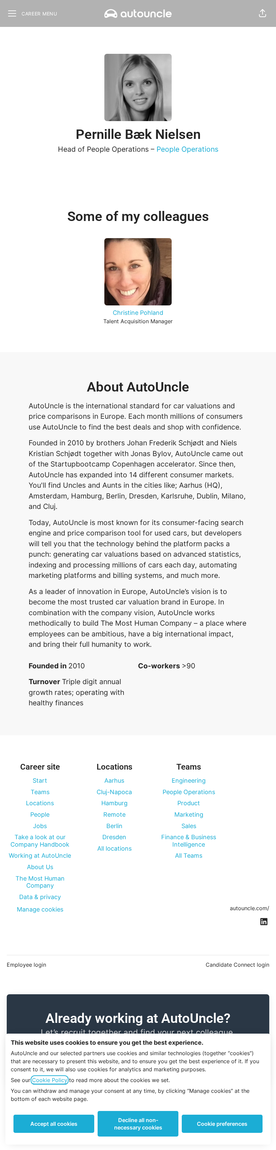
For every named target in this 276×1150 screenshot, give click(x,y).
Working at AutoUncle (40, 855)
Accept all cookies (53, 1123)
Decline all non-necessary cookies (138, 1124)
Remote (114, 814)
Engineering (189, 780)
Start (40, 780)
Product (188, 803)
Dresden (114, 837)
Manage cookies (40, 909)
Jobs (40, 825)
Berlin (114, 825)
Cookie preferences (222, 1123)
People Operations (187, 149)
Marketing (188, 814)
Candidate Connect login (237, 964)
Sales (188, 825)
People (39, 814)
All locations (114, 848)
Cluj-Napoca (114, 791)
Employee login (26, 964)
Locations (40, 803)
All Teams (188, 855)
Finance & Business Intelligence (188, 840)
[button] (262, 13)
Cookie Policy (49, 1080)
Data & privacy (40, 896)
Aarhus (114, 780)
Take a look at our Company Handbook (39, 840)
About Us (40, 866)
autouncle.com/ (249, 908)
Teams (40, 791)
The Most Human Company (40, 882)
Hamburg (114, 803)
